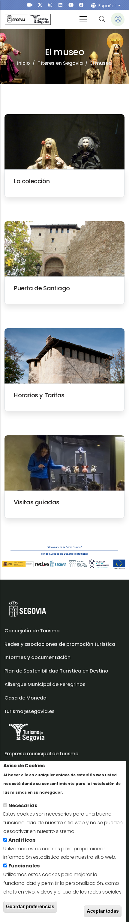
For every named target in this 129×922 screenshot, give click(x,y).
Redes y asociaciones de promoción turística (59, 644)
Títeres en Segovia (60, 63)
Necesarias (22, 805)
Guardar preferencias (30, 906)
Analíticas (21, 840)
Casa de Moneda (25, 697)
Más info (74, 792)
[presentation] (30, 5)
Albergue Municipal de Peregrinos (45, 684)
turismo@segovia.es (29, 711)
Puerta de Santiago (42, 288)
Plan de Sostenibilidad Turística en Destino (56, 670)
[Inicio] (27, 19)
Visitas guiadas (36, 502)
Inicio (23, 63)
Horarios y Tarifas (39, 395)
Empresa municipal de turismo (41, 753)
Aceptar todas (103, 911)
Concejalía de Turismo (32, 630)
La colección (32, 181)
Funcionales (24, 865)
